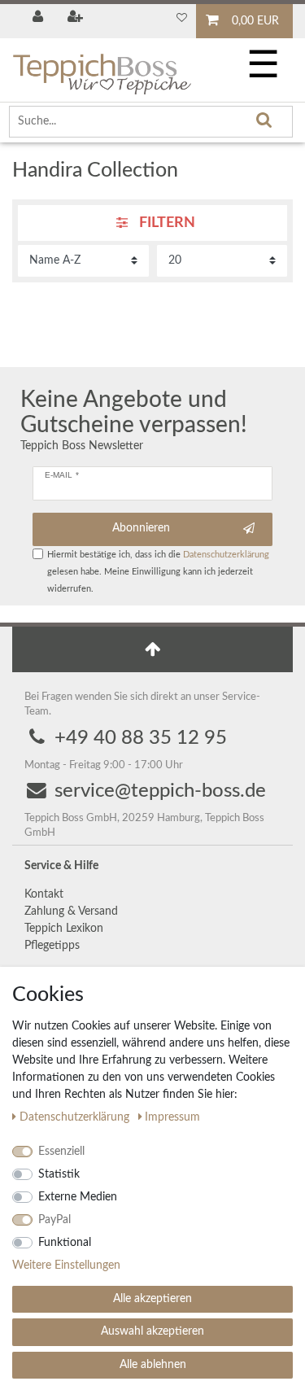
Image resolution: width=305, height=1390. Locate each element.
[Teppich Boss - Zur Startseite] (101, 67)
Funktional (64, 1242)
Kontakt (43, 894)
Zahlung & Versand (71, 911)
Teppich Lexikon (63, 928)
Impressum (172, 1117)
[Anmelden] (39, 18)
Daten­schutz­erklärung (76, 1117)
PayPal (54, 1220)
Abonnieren (141, 528)
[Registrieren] (77, 18)
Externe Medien (77, 1197)
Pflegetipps (52, 945)
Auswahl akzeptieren (152, 1331)
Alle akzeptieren (152, 1299)
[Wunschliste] (182, 18)
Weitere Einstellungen (66, 1265)
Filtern (165, 223)
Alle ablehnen (153, 1364)
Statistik (59, 1174)
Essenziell (61, 1151)
